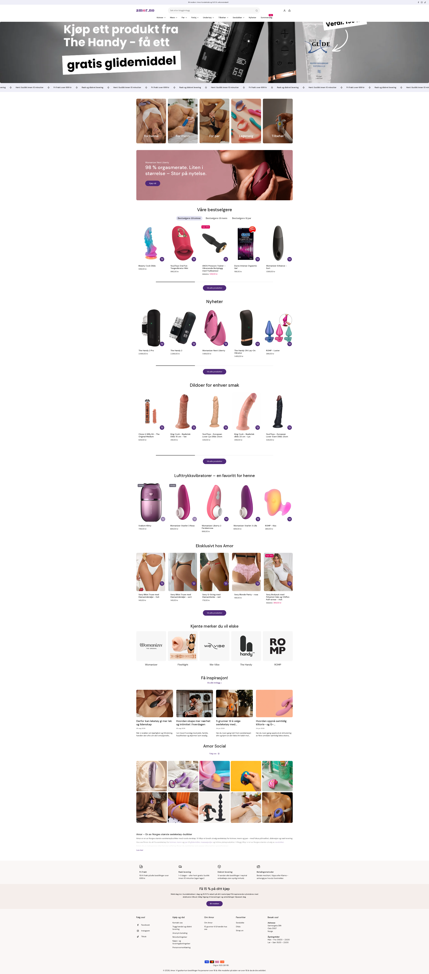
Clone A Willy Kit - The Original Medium (149, 435)
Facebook (145, 925)
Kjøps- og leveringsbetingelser (181, 942)
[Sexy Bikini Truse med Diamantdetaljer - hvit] (150, 572)
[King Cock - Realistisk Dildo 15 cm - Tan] (182, 411)
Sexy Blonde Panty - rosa (246, 594)
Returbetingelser (179, 937)
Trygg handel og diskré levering (182, 927)
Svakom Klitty (145, 525)
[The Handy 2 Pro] (150, 328)
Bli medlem (214, 903)
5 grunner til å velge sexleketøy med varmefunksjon (228, 722)
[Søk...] (256, 10)
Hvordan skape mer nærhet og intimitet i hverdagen (193, 722)
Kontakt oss (177, 922)
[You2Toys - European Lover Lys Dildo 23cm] (214, 411)
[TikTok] (425, 2)
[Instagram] (421, 2)
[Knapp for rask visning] (162, 583)
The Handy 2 (176, 350)
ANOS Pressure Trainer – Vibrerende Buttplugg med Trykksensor (214, 268)
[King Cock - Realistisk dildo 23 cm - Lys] (246, 411)
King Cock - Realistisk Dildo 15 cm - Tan (180, 435)
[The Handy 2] (182, 328)
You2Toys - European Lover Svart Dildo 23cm (277, 435)
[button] (176, 275)
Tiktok (143, 936)
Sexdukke (240, 922)
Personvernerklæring (181, 947)
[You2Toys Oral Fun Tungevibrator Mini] (182, 243)
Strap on (239, 930)
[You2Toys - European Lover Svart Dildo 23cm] (278, 411)
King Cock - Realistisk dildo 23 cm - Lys (244, 435)
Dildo (238, 926)
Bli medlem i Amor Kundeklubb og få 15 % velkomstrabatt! (208, 2)
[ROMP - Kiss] (278, 502)
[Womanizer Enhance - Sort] (278, 243)
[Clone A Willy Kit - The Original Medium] (150, 411)
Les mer (139, 850)
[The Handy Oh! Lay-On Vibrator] (246, 328)
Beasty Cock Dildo (147, 266)
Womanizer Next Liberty (213, 350)
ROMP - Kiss (270, 525)
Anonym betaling (179, 933)
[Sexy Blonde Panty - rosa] (246, 572)
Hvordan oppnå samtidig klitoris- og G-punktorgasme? (271, 722)
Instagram (145, 930)
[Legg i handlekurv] (162, 259)
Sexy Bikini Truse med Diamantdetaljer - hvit (149, 595)
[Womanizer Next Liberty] (214, 328)
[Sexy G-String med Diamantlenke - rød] (214, 572)
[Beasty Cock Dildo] (150, 243)
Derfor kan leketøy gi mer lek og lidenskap (154, 722)
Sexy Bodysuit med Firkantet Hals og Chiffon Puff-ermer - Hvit (277, 597)
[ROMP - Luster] (278, 328)
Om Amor (208, 922)
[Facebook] (418, 2)
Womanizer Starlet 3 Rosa (182, 525)
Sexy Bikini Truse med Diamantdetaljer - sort (181, 595)
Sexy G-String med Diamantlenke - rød (211, 595)
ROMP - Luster (273, 350)
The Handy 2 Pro (146, 350)
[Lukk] (256, 471)
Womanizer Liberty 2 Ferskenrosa (211, 526)
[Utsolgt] (163, 519)
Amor (172, 970)
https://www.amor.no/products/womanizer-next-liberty (160, 151)
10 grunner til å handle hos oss (215, 927)
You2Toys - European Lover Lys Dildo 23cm (212, 435)
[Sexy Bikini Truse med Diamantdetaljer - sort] (182, 572)
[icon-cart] (289, 10)
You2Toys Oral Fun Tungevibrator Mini (179, 267)
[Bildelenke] (151, 121)
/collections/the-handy (10, 23)
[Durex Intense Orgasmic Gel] (246, 243)
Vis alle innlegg (213, 683)
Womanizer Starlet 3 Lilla (245, 525)
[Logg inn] (284, 10)
